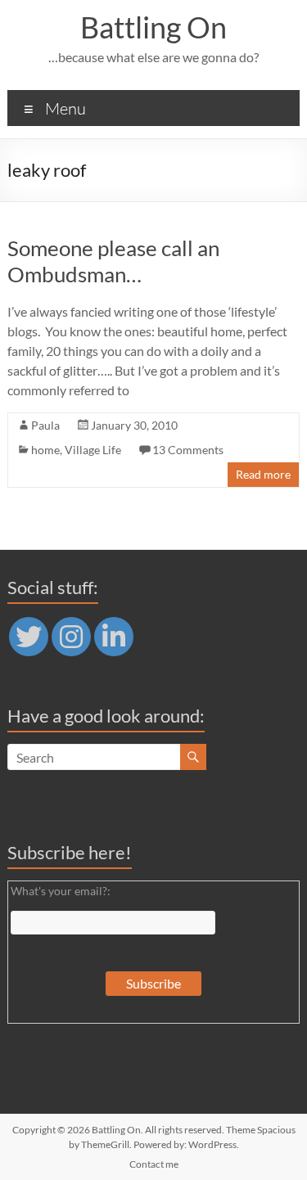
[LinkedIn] (113, 636)
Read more (263, 474)
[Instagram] (71, 636)
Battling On (153, 27)
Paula (45, 425)
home (45, 450)
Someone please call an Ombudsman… (113, 261)
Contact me (153, 1164)
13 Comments (187, 450)
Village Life (93, 450)
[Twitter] (28, 636)
